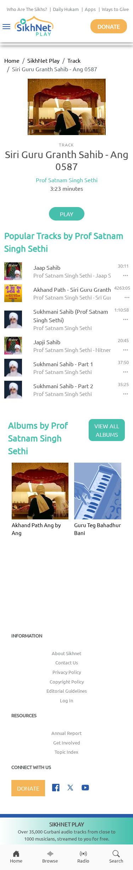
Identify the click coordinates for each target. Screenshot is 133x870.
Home (12, 60)
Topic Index (66, 752)
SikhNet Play (43, 60)
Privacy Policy (66, 672)
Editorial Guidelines (66, 691)
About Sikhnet (66, 653)
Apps (90, 9)
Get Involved (66, 743)
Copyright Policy (67, 682)
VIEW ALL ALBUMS (106, 430)
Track (74, 60)
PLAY (66, 213)
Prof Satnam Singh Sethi (67, 179)
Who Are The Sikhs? (27, 9)
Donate (109, 26)
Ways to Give (115, 9)
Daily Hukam (66, 9)
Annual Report (66, 733)
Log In (66, 700)
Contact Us (66, 662)
